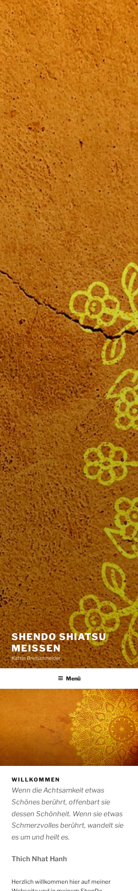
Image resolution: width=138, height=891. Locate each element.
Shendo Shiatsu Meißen (59, 642)
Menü (73, 678)
